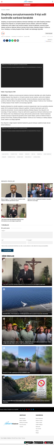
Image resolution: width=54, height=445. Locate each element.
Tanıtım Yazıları (39, 422)
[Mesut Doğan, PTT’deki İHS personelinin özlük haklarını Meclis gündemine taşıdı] (13, 190)
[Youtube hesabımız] (26, 409)
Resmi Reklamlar (39, 418)
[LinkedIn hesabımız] (31, 409)
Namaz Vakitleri (23, 420)
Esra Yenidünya (47, 154)
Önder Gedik (20, 156)
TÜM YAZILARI (49, 33)
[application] (22, 75)
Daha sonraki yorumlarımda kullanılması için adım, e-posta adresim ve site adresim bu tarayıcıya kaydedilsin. (25, 245)
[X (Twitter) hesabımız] (22, 409)
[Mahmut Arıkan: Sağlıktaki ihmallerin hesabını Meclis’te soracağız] (40, 190)
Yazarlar (21, 426)
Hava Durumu (22, 418)
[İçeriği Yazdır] (18, 40)
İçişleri (4, 156)
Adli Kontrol (6, 154)
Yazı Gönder (38, 428)
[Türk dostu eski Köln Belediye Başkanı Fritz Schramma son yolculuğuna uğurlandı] (13, 211)
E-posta (30, 240)
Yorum (3, 230)
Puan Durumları (23, 424)
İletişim (37, 432)
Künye (37, 430)
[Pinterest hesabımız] (29, 409)
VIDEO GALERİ (50, 36)
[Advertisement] (27, 53)
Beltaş (33, 154)
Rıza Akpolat (28, 156)
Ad (3, 240)
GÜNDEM (44, 36)
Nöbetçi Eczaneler (24, 422)
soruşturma (37, 156)
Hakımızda (38, 426)
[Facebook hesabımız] (20, 409)
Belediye (27, 154)
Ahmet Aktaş (14, 154)
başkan (21, 154)
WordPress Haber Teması (18, 438)
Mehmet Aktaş (12, 156)
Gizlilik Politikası (39, 424)
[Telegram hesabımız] (33, 409)
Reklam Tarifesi (39, 420)
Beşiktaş (40, 154)
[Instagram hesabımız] (24, 409)
